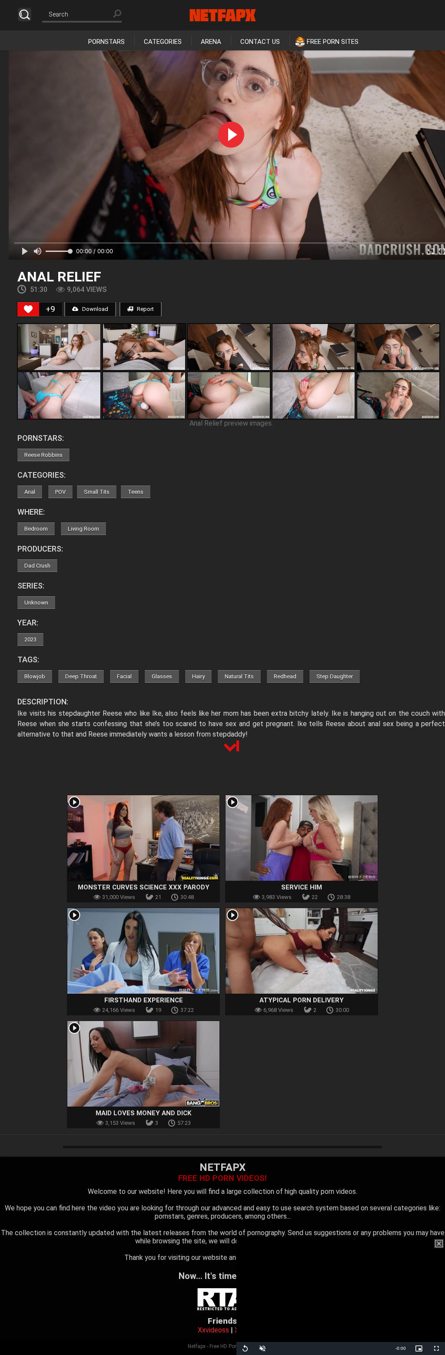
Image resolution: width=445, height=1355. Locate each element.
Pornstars (106, 42)
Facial (124, 676)
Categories (163, 42)
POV (60, 492)
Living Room (83, 528)
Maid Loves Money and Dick (143, 1113)
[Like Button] (28, 309)
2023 (30, 639)
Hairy (198, 676)
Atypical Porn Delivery (301, 1000)
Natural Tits (239, 676)
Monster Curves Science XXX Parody (143, 887)
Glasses (162, 676)
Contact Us (260, 42)
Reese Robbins (43, 455)
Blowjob (34, 676)
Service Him (301, 887)
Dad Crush (37, 565)
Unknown (36, 602)
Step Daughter (334, 676)
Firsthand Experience (143, 1000)
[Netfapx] (222, 15)
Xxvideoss (213, 1330)
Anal (29, 492)
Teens (135, 492)
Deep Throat (81, 676)
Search (24, 14)
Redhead (285, 676)
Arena (211, 42)
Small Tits (97, 492)
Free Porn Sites (333, 42)
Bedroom (36, 528)
